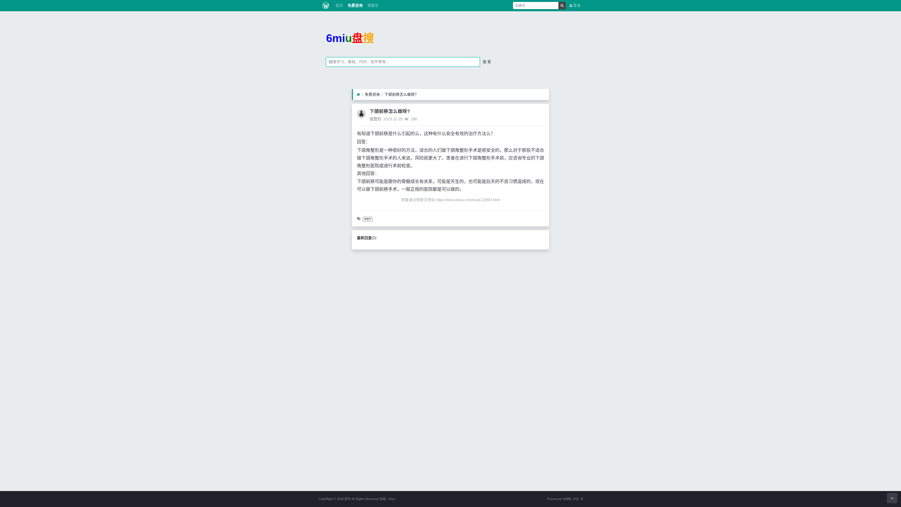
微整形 (373, 6)
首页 (339, 6)
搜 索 (487, 62)
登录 (576, 6)
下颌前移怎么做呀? (401, 94)
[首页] (358, 94)
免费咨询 (355, 6)
